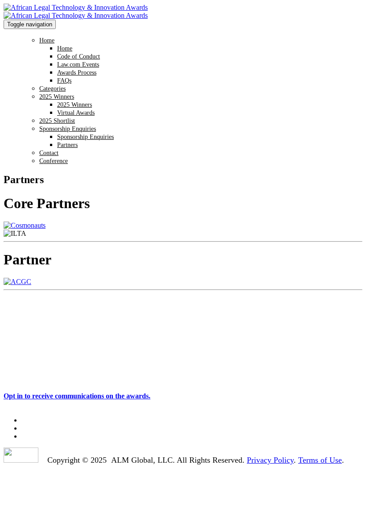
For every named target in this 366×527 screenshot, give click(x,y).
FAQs (64, 80)
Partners (67, 145)
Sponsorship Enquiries (67, 128)
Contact (48, 153)
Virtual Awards (76, 112)
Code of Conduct (78, 56)
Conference (53, 161)
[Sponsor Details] (17, 281)
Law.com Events (78, 64)
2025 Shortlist (57, 120)
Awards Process (76, 72)
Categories (52, 88)
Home (46, 40)
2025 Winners (56, 96)
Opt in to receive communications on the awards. (77, 396)
